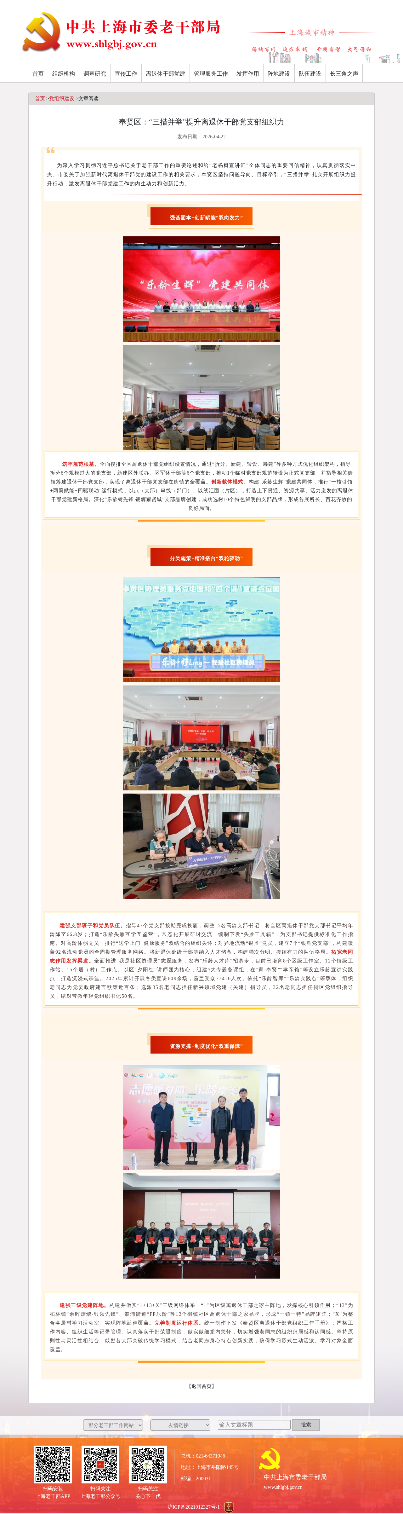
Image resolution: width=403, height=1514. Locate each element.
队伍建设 (310, 74)
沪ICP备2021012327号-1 (193, 1507)
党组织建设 (61, 98)
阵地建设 (279, 74)
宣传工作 (126, 74)
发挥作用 (247, 74)
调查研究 (94, 74)
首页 (38, 74)
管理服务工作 (211, 74)
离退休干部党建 (165, 74)
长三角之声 (344, 74)
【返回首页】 (201, 1386)
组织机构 (63, 74)
